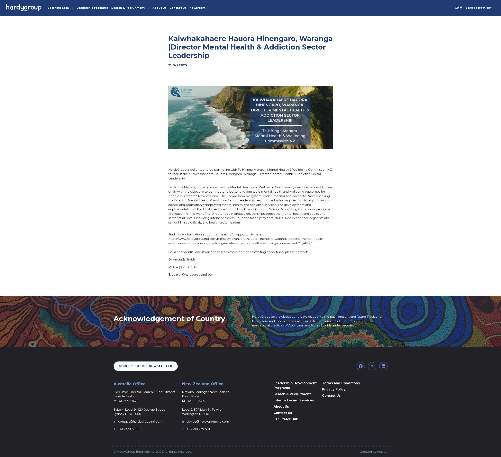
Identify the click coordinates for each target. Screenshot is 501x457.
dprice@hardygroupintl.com (208, 421)
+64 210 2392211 (198, 429)
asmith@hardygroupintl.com (193, 274)
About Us (281, 406)
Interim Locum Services (294, 400)
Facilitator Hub (286, 419)
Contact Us (283, 413)
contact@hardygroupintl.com (140, 421)
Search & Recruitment (292, 394)
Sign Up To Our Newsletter (145, 366)
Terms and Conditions (341, 383)
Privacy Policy (334, 389)
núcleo (381, 451)
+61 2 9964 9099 (130, 429)
